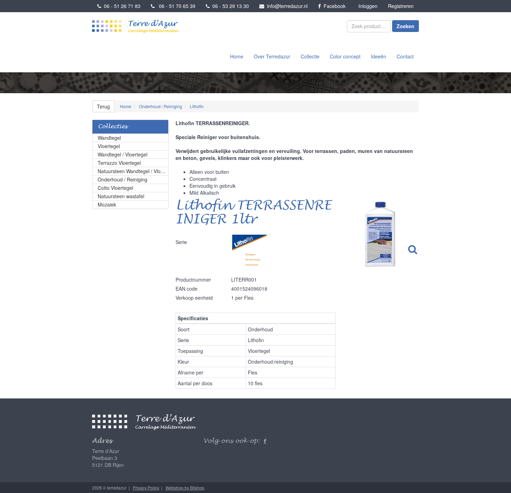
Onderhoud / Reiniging (122, 179)
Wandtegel (109, 137)
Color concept (345, 56)
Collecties (112, 126)
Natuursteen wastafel (121, 196)
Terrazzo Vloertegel (119, 162)
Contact (405, 56)
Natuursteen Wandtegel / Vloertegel (133, 171)
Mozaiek (107, 204)
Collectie (310, 56)
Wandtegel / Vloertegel (122, 154)
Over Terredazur (272, 56)
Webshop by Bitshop (184, 488)
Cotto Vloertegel (115, 187)
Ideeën (378, 56)
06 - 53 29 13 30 (229, 5)
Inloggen (368, 5)
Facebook (333, 5)
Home (236, 56)
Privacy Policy (146, 488)
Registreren (401, 5)
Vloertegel (109, 146)
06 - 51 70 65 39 (175, 5)
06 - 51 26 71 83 (120, 5)
